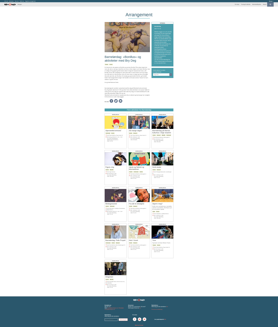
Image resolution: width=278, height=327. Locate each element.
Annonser (11, 1)
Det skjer (237, 4)
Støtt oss (22, 1)
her (140, 308)
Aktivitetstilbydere (256, 4)
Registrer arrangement (30, 1)
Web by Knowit (139, 325)
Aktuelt (264, 4)
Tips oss (17, 1)
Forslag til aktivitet (245, 4)
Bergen (271, 1)
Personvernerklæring (157, 309)
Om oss (6, 1)
